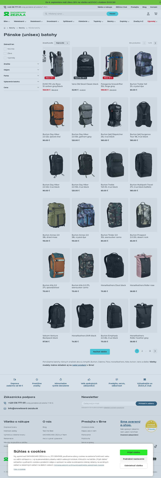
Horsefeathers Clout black (113, 285)
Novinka (11, 49)
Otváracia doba (87, 427)
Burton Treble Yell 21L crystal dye (138, 85)
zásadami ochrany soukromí (114, 407)
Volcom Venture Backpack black (50, 337)
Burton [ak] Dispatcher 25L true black (112, 135)
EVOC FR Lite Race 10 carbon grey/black (53, 85)
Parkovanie (86, 435)
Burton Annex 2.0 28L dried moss (51, 236)
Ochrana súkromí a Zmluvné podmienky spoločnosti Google (79, 465)
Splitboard (67, 21)
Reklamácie (8, 438)
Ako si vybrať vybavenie (52, 438)
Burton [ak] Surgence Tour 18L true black (140, 135)
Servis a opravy (87, 442)
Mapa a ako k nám (88, 431)
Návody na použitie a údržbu (15, 442)
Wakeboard (19, 21)
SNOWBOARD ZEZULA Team (55, 435)
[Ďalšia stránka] (155, 43)
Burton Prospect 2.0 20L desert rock (139, 236)
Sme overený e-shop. (130, 423)
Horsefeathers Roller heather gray (139, 337)
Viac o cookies (19, 469)
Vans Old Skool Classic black (85, 84)
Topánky (97, 21)
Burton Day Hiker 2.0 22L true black (51, 186)
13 (150, 351)
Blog (144, 7)
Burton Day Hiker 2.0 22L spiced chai (51, 135)
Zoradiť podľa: (48, 43)
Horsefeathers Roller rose (142, 285)
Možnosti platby (10, 431)
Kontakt (153, 7)
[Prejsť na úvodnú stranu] (5, 28)
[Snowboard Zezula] (15, 14)
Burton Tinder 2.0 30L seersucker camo (111, 236)
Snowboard (52, 21)
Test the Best (48, 431)
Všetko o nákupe (105, 7)
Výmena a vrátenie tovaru (14, 435)
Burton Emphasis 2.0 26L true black (109, 337)
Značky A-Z (138, 21)
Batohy (110, 21)
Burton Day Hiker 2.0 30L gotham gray (82, 135)
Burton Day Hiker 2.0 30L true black (80, 186)
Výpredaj (151, 21)
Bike (6, 21)
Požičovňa (85, 438)
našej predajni (79, 365)
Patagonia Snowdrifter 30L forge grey (112, 85)
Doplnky (123, 21)
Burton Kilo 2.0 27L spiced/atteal (51, 286)
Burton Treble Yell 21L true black (109, 186)
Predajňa (135, 7)
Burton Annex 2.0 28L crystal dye (80, 236)
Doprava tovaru (10, 427)
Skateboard (35, 21)
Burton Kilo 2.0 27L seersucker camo (81, 286)
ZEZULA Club (121, 7)
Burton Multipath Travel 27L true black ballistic (141, 186)
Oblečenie (82, 21)
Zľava (10, 53)
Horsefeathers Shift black (84, 336)
